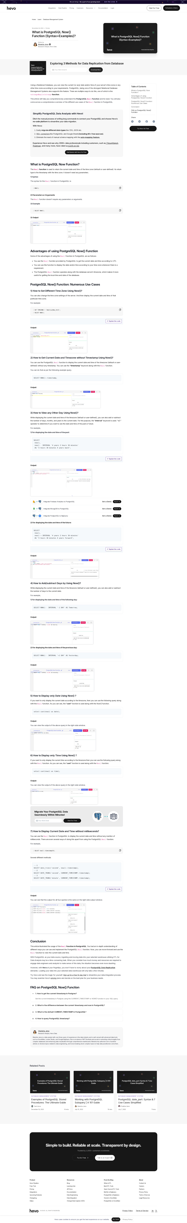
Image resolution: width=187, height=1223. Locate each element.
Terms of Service (144, 1195)
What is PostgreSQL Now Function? (140, 91)
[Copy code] (120, 188)
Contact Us (142, 1183)
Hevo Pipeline (34, 1183)
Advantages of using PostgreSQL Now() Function (141, 97)
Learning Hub (71, 1186)
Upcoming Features (36, 1195)
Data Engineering (72, 1195)
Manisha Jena (43, 44)
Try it (116, 501)
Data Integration (72, 1198)
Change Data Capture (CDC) (76, 1201)
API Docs (70, 1189)
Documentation (71, 1192)
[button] (76, 996)
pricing (53, 978)
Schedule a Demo (171, 8)
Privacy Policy (143, 1192)
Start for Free (154, 8)
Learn (39, 19)
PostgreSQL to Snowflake (112, 1201)
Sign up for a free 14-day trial (74, 975)
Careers (141, 1186)
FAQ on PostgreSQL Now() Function (141, 111)
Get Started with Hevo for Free (76, 152)
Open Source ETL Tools (111, 1189)
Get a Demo (107, 502)
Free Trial (33, 1186)
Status (32, 1201)
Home (34, 19)
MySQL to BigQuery (110, 1192)
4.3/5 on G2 (73, 146)
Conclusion (135, 107)
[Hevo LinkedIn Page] (152, 1210)
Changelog (33, 1198)
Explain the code (114, 321)
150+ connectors (43, 134)
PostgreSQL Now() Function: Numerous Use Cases (141, 102)
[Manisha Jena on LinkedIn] (50, 44)
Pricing (32, 1189)
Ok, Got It (116, 1219)
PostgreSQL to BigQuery (111, 1195)
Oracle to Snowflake (110, 1198)
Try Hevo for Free (143, 128)
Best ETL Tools (108, 1186)
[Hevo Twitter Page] (156, 1210)
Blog (68, 1183)
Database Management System (43, 1096)
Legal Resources (144, 1198)
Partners (141, 1189)
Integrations (33, 1192)
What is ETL (107, 1183)
